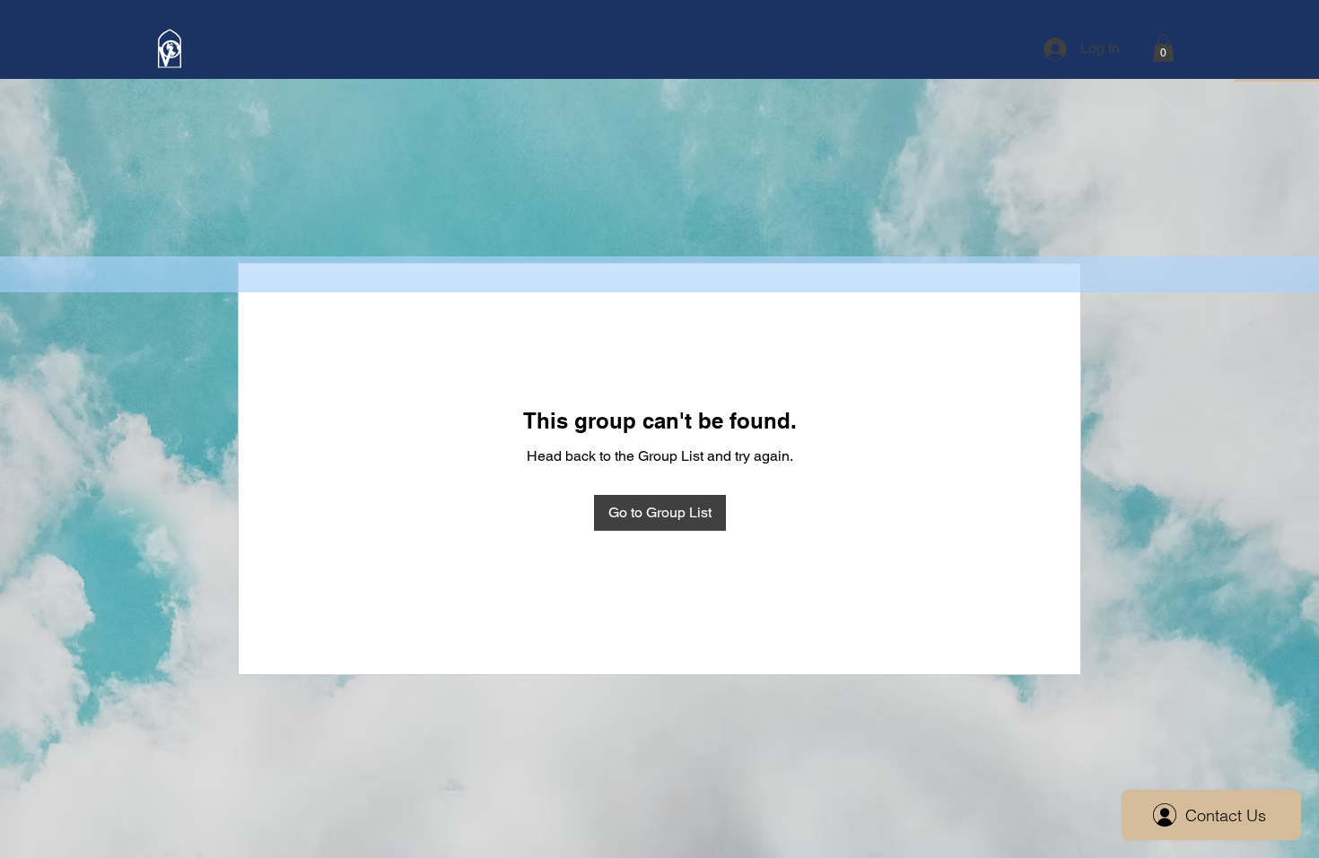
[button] (1163, 48)
